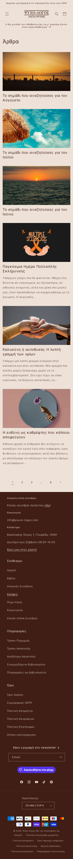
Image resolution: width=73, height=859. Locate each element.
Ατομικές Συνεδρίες (20, 586)
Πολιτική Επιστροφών (21, 726)
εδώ (47, 505)
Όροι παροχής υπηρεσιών (50, 840)
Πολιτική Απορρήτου (20, 710)
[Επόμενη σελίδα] (60, 482)
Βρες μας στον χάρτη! (22, 549)
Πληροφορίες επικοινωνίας (51, 851)
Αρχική (11, 570)
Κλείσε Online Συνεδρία (22, 618)
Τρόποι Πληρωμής (18, 640)
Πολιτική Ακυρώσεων (20, 718)
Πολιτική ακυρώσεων (22, 851)
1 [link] (12, 482)
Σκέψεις (12, 594)
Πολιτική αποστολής (26, 846)
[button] (7, 14)
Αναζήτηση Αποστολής (21, 656)
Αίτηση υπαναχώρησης (21, 734)
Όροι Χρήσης (15, 694)
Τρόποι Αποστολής (19, 648)
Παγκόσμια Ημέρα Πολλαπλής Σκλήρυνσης (30, 268)
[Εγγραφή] (61, 757)
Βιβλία (11, 578)
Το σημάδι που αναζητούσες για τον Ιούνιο (35, 211)
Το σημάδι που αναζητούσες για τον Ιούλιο (35, 154)
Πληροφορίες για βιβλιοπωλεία (26, 672)
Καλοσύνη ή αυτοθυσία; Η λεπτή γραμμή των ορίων (32, 351)
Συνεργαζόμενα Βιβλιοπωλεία (26, 664)
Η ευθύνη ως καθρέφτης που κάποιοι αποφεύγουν (36, 434)
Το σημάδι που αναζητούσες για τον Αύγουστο (35, 97)
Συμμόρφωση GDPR (19, 702)
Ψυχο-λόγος (14, 602)
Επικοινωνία (15, 610)
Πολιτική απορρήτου (23, 840)
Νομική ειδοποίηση (50, 846)
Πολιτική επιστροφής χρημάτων (42, 835)
